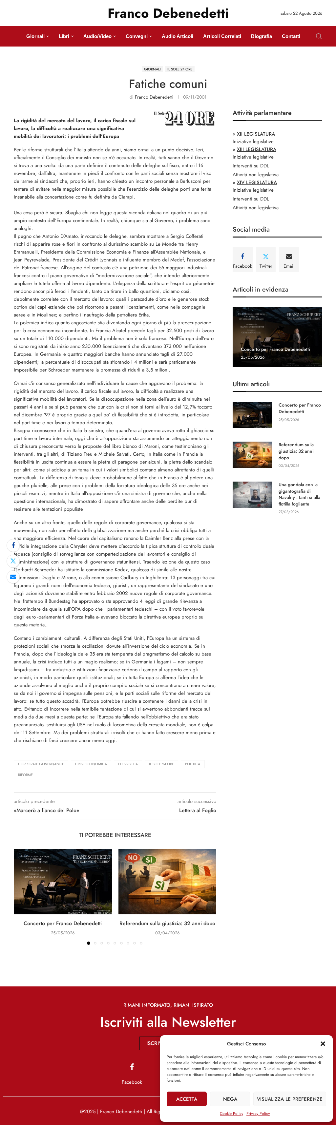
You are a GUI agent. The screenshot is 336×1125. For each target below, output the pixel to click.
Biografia (261, 36)
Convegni (137, 36)
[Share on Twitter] (13, 561)
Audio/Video (97, 36)
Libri (64, 36)
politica (192, 764)
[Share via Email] (13, 576)
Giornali (35, 36)
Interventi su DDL (251, 165)
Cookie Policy (231, 1113)
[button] (323, 1043)
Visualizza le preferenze (290, 1099)
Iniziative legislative (253, 141)
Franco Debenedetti (154, 97)
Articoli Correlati (222, 36)
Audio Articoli (177, 36)
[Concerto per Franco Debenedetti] (63, 881)
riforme (25, 774)
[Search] (319, 36)
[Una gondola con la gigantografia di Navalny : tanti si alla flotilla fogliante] (252, 495)
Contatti (291, 36)
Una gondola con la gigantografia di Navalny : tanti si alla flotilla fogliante (299, 494)
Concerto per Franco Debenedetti (63, 923)
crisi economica (91, 764)
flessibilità (128, 764)
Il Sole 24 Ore (161, 764)
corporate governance (41, 764)
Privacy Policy (258, 1113)
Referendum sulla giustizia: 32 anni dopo (167, 923)
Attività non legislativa (256, 174)
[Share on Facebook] (13, 545)
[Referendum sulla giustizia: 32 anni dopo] (167, 881)
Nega (230, 1099)
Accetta (186, 1099)
